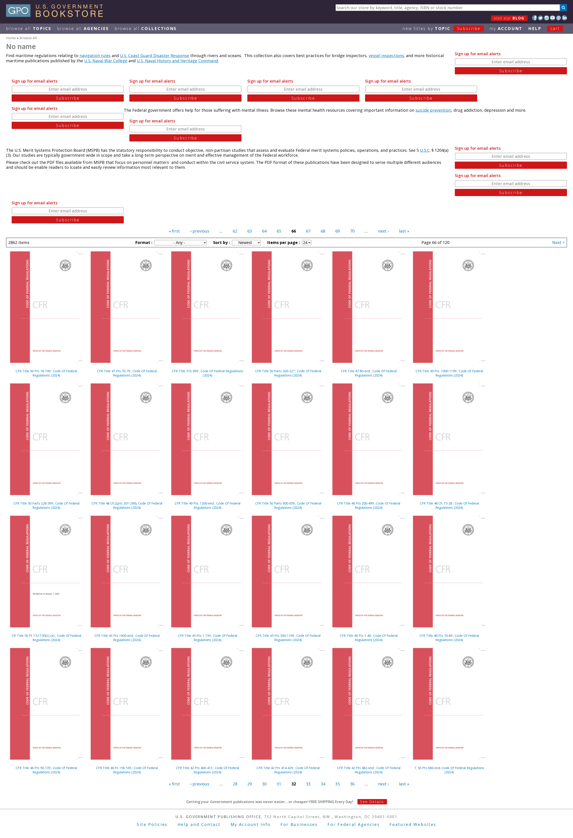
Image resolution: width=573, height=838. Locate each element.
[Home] (56, 15)
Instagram (546, 17)
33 (308, 784)
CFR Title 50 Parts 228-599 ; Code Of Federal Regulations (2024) (46, 505)
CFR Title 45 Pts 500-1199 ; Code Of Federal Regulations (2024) (288, 637)
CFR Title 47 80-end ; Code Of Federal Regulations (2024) (369, 373)
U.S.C (425, 150)
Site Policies (152, 824)
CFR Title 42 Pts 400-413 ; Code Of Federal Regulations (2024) (207, 770)
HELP (534, 28)
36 (352, 784)
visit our (509, 18)
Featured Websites (412, 824)
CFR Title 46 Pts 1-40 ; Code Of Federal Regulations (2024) (369, 637)
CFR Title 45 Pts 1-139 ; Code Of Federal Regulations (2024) (207, 637)
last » (404, 231)
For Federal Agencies (353, 824)
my (506, 28)
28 (235, 784)
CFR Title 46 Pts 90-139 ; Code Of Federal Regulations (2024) (46, 770)
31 (279, 784)
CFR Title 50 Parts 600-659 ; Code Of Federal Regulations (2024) (288, 505)
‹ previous (199, 231)
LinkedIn (564, 17)
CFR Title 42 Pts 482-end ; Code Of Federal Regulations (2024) (368, 770)
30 (264, 784)
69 (337, 231)
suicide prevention (433, 110)
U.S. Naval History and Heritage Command (177, 60)
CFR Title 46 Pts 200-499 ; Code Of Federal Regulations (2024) (368, 505)
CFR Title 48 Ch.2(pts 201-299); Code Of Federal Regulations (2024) (127, 505)
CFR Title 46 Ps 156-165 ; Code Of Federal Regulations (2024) (127, 770)
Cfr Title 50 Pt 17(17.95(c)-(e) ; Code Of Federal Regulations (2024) (46, 637)
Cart (555, 28)
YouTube (552, 17)
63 (249, 231)
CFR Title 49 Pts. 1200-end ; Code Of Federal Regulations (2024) (207, 505)
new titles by (441, 28)
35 (337, 784)
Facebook (534, 17)
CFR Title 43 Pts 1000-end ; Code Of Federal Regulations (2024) (127, 637)
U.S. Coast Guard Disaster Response (154, 55)
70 (352, 231)
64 (264, 231)
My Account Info (251, 824)
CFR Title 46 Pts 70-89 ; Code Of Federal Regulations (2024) (449, 637)
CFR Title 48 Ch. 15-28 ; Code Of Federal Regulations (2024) (449, 505)
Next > (558, 242)
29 (249, 784)
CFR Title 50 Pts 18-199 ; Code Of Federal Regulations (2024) (46, 373)
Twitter (540, 17)
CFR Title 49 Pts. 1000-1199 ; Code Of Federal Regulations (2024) (449, 373)
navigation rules (95, 55)
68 (323, 231)
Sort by (221, 242)
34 (323, 784)
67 (308, 231)
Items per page (283, 242)
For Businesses (299, 824)
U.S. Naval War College (105, 60)
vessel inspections (386, 55)
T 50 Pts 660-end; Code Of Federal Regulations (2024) (449, 770)
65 (279, 231)
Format (143, 242)
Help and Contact (199, 824)
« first (174, 231)
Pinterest (558, 17)
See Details (372, 801)
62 (235, 231)
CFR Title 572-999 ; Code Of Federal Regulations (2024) (207, 373)
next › (383, 231)
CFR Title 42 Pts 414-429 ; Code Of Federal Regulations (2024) (288, 770)
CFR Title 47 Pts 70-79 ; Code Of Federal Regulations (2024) (127, 373)
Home (11, 38)
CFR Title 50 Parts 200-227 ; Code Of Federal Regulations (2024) (288, 373)
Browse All (28, 28)
